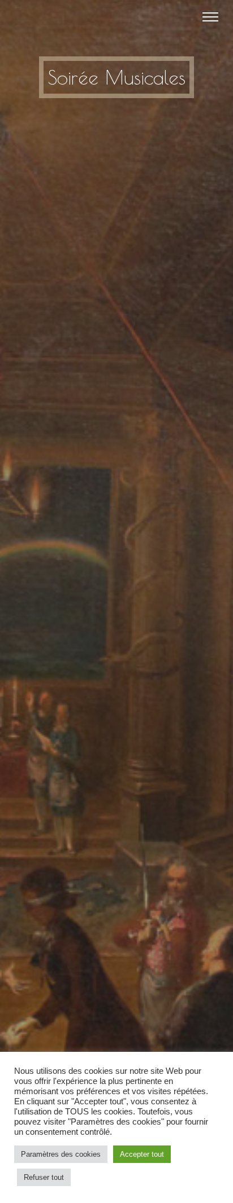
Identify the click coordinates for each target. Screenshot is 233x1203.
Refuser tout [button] (44, 1177)
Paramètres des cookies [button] (61, 1154)
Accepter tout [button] (142, 1154)
